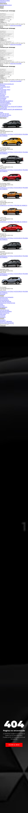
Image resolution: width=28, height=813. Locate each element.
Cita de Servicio (4, 113)
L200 (1, 88)
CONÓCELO (3, 134)
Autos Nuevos (3, 118)
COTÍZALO (10, 134)
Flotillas (2, 8)
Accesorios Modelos (6, 311)
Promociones (4, 298)
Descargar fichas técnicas (7, 303)
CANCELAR (2, 325)
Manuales (3, 314)
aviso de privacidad (15, 25)
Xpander (2, 85)
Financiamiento (4, 300)
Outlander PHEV (5, 89)
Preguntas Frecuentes (7, 323)
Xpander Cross (4, 96)
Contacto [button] (3, 317)
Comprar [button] (2, 294)
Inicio (1, 112)
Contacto (2, 318)
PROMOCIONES (5, 0)
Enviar (1, 27)
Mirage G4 (3, 94)
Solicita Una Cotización (6, 297)
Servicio (2, 6)
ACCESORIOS (18, 134)
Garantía (2, 315)
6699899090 (18, 109)
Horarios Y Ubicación (6, 321)
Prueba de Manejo (5, 115)
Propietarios (2, 308)
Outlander (3, 98)
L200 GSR (3, 91)
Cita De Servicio (4, 310)
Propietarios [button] (3, 307)
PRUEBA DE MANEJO (20, 205)
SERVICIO (3, 2)
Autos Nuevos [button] (4, 116)
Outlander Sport (5, 87)
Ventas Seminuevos (6, 5)
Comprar (2, 295)
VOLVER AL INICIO (14, 744)
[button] (7, 84)
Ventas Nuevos (3, 3)
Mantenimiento (4, 313)
